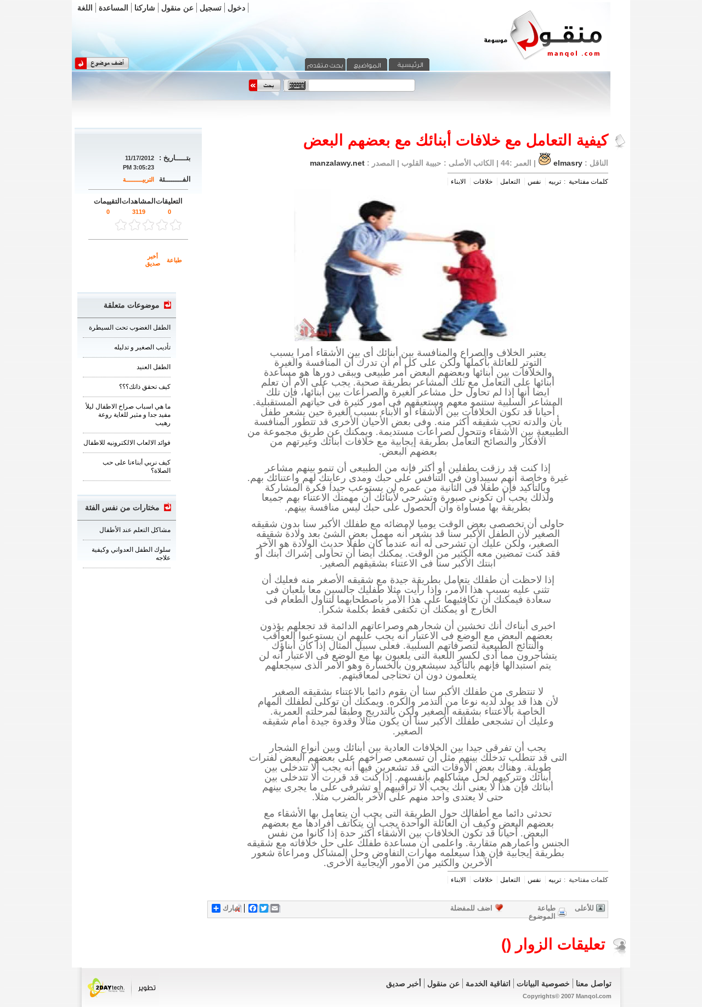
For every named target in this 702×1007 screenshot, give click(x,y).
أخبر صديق (152, 260)
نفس (534, 181)
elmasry (567, 163)
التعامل (510, 181)
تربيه (554, 181)
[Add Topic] (102, 67)
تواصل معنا (594, 983)
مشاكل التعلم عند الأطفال (135, 530)
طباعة (174, 260)
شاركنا (144, 7)
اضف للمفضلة (471, 908)
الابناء (458, 181)
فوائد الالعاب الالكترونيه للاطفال (127, 442)
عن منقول (177, 7)
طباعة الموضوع (542, 912)
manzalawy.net (337, 163)
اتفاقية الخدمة (488, 983)
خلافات (482, 181)
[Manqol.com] (529, 59)
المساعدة (113, 7)
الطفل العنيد (154, 367)
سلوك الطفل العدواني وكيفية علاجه (131, 554)
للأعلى (584, 908)
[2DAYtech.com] (122, 1003)
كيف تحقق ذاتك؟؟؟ (145, 387)
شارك (231, 908)
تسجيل (211, 7)
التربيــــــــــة (138, 179)
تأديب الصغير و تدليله (142, 347)
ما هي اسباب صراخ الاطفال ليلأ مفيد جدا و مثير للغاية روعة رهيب (128, 415)
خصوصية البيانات (543, 983)
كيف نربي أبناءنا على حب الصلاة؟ (137, 466)
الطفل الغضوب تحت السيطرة (130, 327)
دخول (236, 7)
